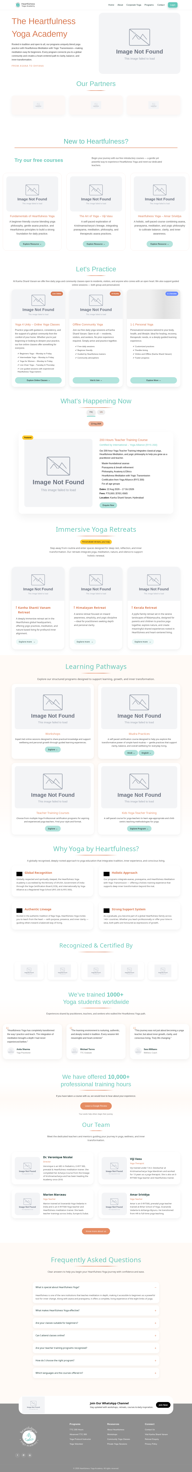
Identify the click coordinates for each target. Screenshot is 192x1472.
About (120, 5)
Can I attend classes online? (50, 1335)
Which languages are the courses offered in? (59, 1372)
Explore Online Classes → (38, 380)
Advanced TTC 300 (78, 1434)
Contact (161, 5)
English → (146, 753)
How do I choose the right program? (55, 1360)
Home (111, 5)
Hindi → (131, 753)
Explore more (25, 641)
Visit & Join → (96, 380)
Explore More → (153, 380)
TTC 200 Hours (76, 1429)
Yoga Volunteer (76, 1444)
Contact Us (150, 1429)
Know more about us (96, 1231)
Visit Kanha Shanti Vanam (156, 1434)
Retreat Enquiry (152, 1439)
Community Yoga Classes (118, 1439)
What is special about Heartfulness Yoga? (57, 1287)
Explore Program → (139, 828)
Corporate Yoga (133, 5)
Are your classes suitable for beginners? (57, 1322)
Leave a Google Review (96, 1106)
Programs (149, 5)
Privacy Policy (151, 1444)
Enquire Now (108, 505)
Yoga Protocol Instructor (80, 1439)
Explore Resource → (32, 244)
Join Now (163, 1405)
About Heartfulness (115, 1429)
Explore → (53, 749)
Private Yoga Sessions (117, 1444)
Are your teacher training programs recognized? (61, 1347)
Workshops (112, 1434)
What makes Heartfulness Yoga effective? (57, 1310)
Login (172, 5)
